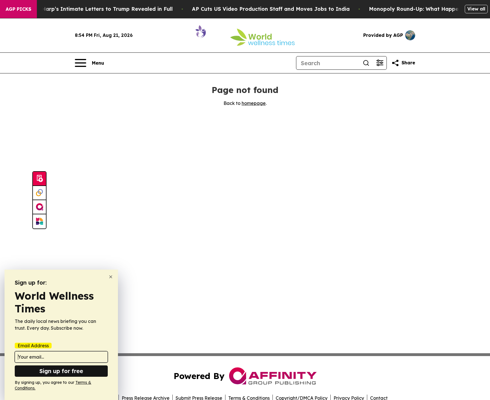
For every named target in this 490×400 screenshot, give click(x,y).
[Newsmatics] (39, 221)
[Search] (366, 62)
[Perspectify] (39, 193)
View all (476, 9)
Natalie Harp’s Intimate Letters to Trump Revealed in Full (97, 9)
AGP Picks (18, 9)
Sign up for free (61, 370)
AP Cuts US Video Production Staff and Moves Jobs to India (271, 9)
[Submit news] (39, 179)
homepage (254, 103)
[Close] (110, 277)
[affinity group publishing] (39, 207)
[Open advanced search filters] (379, 62)
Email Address (33, 345)
